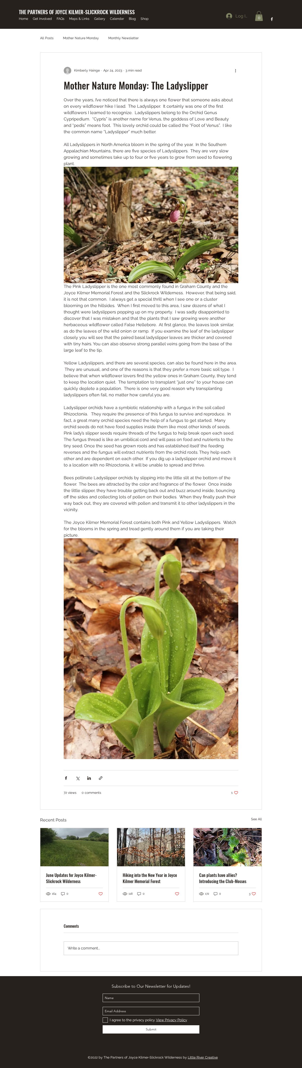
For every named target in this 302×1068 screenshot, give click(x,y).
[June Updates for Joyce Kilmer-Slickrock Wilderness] (74, 847)
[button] (259, 16)
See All (256, 819)
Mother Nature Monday (81, 38)
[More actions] (235, 70)
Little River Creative (203, 1057)
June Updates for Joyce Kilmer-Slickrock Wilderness (71, 878)
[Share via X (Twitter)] (77, 778)
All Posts (47, 38)
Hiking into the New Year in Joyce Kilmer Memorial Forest (150, 878)
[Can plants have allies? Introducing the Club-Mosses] (227, 847)
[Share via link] (100, 778)
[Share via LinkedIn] (89, 778)
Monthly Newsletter (123, 38)
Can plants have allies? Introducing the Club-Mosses (222, 878)
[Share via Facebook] (66, 778)
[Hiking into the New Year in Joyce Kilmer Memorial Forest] (151, 847)
